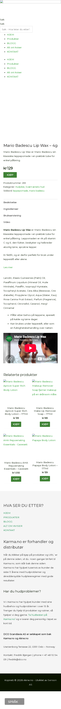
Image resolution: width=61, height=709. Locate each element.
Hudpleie (20, 187)
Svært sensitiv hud (35, 187)
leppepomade (20, 190)
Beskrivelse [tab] (10, 202)
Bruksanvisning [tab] (12, 215)
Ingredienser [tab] (10, 209)
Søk (2, 19)
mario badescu (36, 190)
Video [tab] (6, 222)
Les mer (8, 267)
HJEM (10, 34)
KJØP (10, 174)
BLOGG (11, 43)
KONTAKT (12, 51)
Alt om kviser (14, 47)
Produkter (13, 38)
